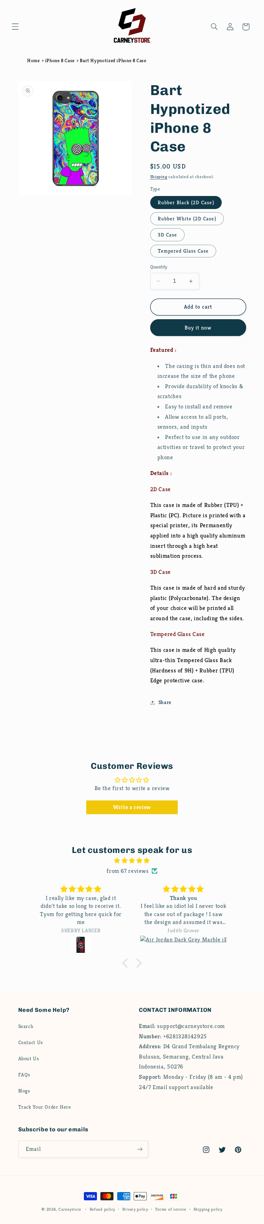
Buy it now (198, 327)
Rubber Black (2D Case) (186, 202)
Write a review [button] (132, 807)
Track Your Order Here (44, 1107)
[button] (15, 27)
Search (26, 1026)
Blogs (24, 1091)
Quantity (158, 267)
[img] (132, 861)
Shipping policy (208, 1209)
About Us (28, 1058)
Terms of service (170, 1209)
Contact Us (30, 1042)
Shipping (158, 177)
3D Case (167, 235)
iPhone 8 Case (60, 60)
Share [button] (165, 702)
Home (33, 60)
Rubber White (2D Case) (187, 219)
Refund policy (103, 1209)
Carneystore (69, 1209)
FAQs (24, 1075)
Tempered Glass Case (183, 251)
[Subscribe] (139, 1149)
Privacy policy (135, 1209)
